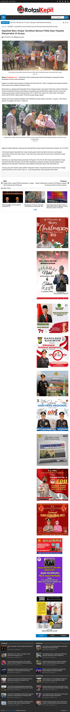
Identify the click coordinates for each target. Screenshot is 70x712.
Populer (41, 635)
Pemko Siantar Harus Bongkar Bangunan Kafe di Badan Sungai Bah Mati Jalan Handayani (55, 680)
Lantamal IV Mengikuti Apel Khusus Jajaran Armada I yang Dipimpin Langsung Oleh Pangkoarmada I (20, 695)
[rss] (68, 1)
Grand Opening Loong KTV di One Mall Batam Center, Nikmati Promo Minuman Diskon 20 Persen (57, 206)
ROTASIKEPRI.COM (10, 710)
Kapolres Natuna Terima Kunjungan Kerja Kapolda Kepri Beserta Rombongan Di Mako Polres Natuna (56, 687)
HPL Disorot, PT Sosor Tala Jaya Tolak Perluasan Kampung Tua (35, 22)
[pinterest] (65, 1)
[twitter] (60, 1)
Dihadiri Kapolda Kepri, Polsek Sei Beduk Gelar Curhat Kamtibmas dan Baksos (54, 662)
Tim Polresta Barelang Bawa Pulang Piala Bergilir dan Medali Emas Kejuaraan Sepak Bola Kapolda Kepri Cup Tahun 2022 (20, 687)
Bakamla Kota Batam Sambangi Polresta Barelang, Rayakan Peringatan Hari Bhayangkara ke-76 (20, 680)
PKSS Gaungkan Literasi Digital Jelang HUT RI (11, 205)
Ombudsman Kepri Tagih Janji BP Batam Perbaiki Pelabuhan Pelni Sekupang (55, 654)
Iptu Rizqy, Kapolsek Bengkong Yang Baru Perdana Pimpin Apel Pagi (55, 646)
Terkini (52, 635)
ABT (68, 710)
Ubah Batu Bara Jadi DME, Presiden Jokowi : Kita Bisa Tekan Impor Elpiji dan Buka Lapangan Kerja (20, 703)
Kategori (63, 635)
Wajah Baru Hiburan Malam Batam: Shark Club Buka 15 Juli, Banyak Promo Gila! (20, 669)
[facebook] (57, 1)
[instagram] (62, 1)
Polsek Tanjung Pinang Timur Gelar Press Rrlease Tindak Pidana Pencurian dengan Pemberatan (55, 703)
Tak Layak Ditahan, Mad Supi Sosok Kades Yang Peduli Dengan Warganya (55, 694)
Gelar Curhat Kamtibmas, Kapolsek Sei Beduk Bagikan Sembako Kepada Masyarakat (54, 670)
